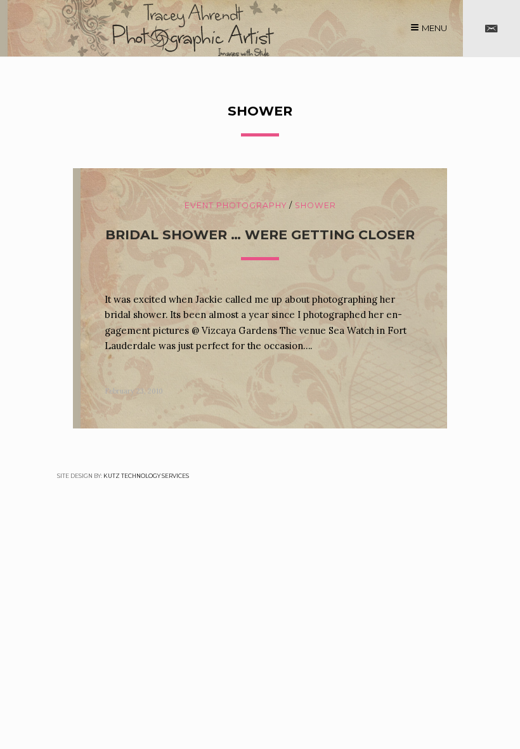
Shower (315, 205)
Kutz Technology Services (146, 475)
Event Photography (236, 205)
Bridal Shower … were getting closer (260, 234)
